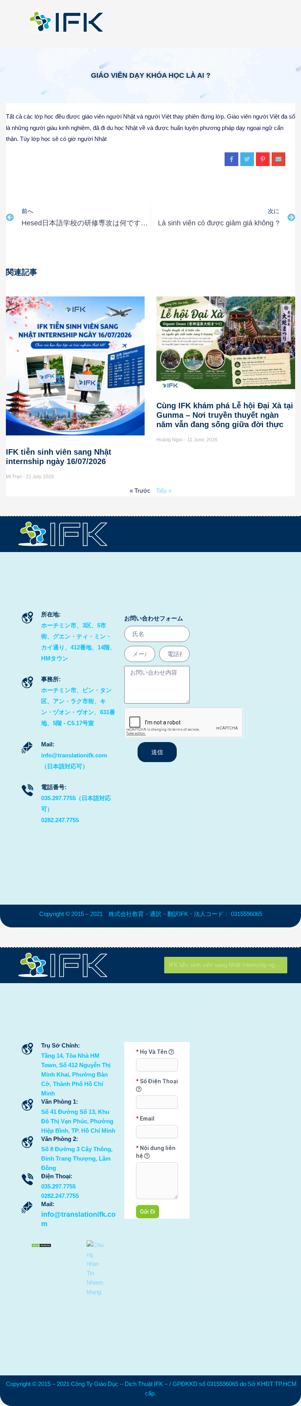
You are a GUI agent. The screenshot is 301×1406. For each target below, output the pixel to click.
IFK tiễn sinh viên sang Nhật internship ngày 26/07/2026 (228, 965)
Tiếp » (163, 490)
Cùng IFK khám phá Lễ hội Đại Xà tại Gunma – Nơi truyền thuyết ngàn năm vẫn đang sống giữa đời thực (224, 415)
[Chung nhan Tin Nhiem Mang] (97, 1268)
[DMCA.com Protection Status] (41, 1244)
